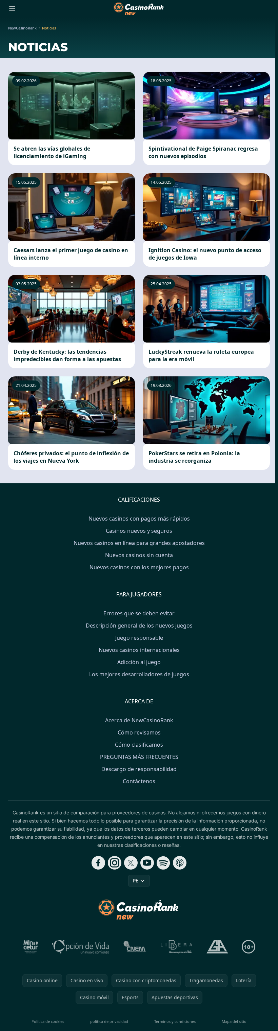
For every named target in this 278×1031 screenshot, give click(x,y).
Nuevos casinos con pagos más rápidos (139, 518)
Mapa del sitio (234, 1021)
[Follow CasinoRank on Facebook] (98, 863)
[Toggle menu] (12, 9)
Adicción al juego (139, 662)
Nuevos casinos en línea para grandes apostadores (139, 543)
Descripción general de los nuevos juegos (139, 625)
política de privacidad (109, 1021)
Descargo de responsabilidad (139, 769)
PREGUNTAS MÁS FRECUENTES (139, 757)
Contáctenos (139, 781)
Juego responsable (139, 637)
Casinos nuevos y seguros (139, 530)
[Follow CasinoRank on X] (131, 863)
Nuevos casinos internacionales (139, 650)
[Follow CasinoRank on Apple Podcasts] (179, 863)
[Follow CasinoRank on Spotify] (163, 863)
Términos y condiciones (175, 1021)
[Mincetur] (30, 946)
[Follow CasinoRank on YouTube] (147, 863)
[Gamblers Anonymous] (217, 946)
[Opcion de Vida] (80, 946)
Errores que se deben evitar (139, 613)
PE (135, 880)
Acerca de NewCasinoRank (139, 720)
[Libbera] (177, 946)
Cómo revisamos (139, 732)
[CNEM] (135, 946)
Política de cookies (48, 1021)
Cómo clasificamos (139, 744)
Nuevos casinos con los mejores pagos (139, 567)
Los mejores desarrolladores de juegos (139, 674)
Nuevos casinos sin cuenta (139, 555)
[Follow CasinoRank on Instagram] (114, 863)
